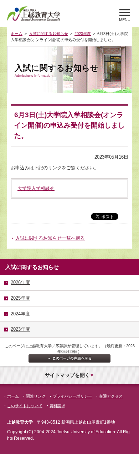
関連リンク (36, 396)
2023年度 (82, 33)
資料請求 (57, 406)
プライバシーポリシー (72, 396)
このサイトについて (24, 406)
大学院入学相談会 (36, 188)
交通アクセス (111, 396)
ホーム (16, 33)
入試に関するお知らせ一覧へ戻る (50, 238)
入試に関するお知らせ (48, 33)
